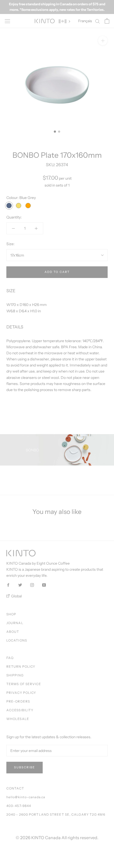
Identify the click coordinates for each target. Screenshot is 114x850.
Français (85, 20)
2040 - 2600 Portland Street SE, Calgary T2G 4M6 (55, 814)
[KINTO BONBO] (57, 450)
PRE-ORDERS (18, 701)
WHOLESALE (17, 719)
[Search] (97, 21)
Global (16, 596)
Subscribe (24, 767)
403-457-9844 (18, 806)
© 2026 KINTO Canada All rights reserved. (57, 837)
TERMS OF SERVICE (23, 684)
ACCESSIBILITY (19, 710)
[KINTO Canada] (45, 21)
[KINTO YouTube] (44, 585)
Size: (10, 243)
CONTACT (15, 788)
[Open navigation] (7, 21)
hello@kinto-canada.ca (25, 797)
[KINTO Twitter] (20, 585)
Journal (14, 623)
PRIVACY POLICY (21, 693)
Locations (16, 640)
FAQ (10, 658)
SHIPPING (15, 675)
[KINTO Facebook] (8, 585)
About (12, 632)
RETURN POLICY (20, 666)
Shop (11, 614)
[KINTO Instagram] (32, 585)
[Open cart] (107, 21)
